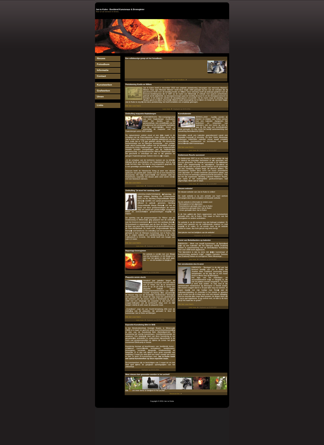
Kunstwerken (104, 84)
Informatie (103, 70)
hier (148, 260)
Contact (101, 76)
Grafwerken (103, 90)
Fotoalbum (103, 64)
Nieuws (101, 58)
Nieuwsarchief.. (175, 393)
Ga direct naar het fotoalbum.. (175, 80)
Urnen (100, 96)
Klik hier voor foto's (133, 106)
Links (100, 105)
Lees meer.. (167, 109)
